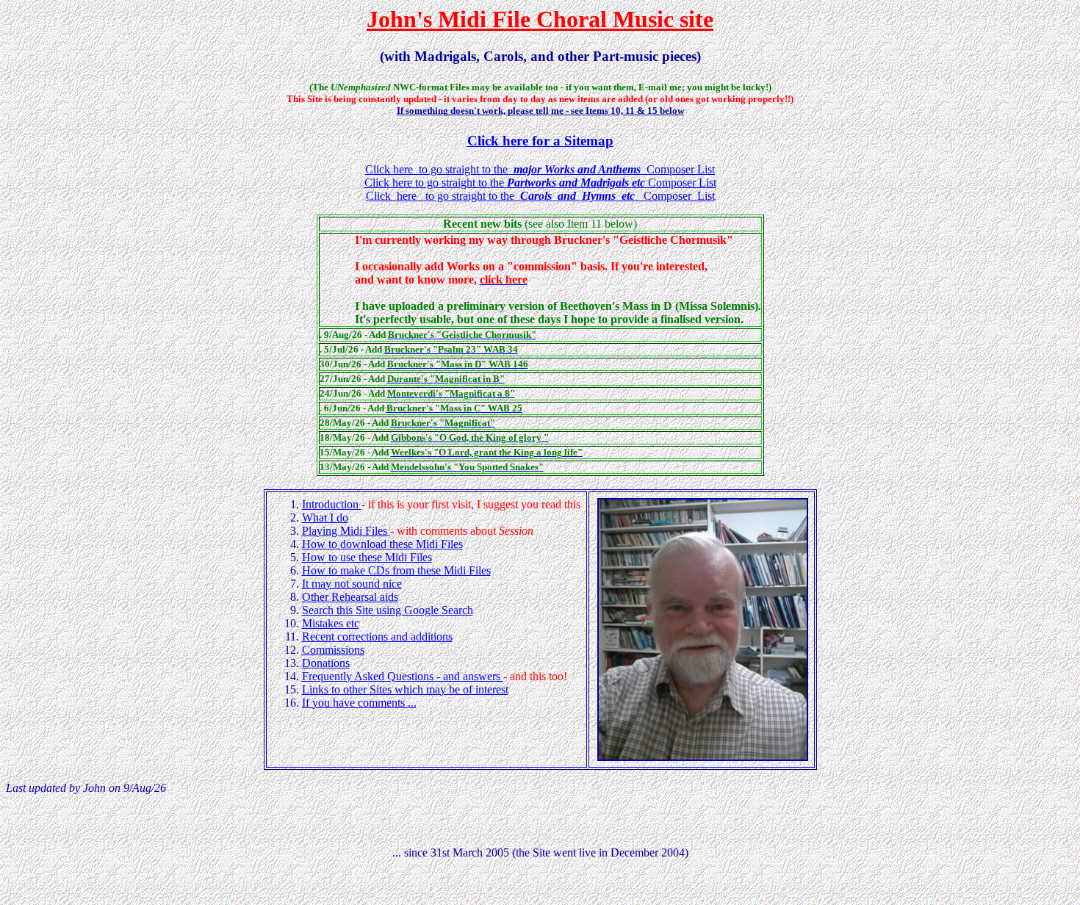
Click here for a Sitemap (540, 140)
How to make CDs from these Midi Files (396, 570)
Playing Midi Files (346, 530)
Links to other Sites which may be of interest (405, 689)
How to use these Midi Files (367, 557)
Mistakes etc (330, 623)
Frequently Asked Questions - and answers (402, 676)
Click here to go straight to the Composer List (540, 169)
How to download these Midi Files (382, 544)
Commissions (333, 649)
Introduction (331, 504)
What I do (325, 517)
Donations (326, 663)
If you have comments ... (359, 702)
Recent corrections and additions (377, 636)
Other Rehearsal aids (350, 597)
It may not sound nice (352, 583)
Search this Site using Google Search (387, 610)
